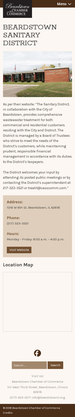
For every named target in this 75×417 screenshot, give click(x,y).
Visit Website (19, 250)
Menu (61, 3)
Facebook (37, 353)
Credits (8, 412)
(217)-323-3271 (20, 397)
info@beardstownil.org (48, 397)
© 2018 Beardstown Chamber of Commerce (31, 408)
